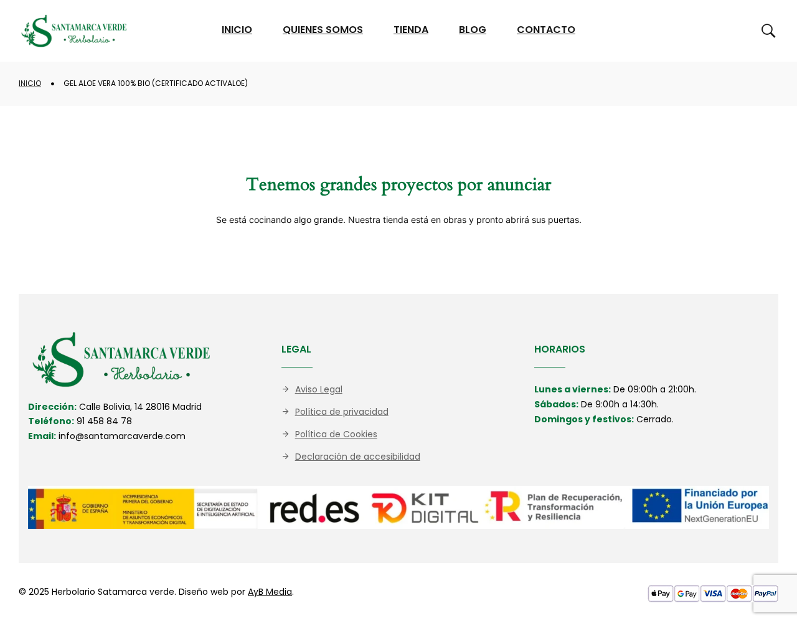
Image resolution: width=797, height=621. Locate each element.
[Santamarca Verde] (74, 30)
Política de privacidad (342, 411)
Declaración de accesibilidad (357, 456)
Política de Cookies (336, 434)
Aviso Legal (318, 389)
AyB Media (270, 591)
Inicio (30, 83)
